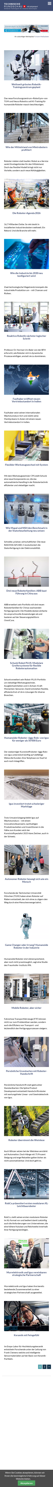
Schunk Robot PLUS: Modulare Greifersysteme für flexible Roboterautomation (26, 665)
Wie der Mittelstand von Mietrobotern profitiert (26, 148)
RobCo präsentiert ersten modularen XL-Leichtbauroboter (26, 1205)
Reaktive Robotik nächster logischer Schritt (26, 337)
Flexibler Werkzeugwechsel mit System (26, 464)
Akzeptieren (26, 1483)
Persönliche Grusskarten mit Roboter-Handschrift (26, 1072)
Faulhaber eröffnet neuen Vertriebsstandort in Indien (26, 400)
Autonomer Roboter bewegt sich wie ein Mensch (26, 880)
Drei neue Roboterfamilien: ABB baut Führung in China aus (26, 592)
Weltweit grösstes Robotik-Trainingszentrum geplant (26, 86)
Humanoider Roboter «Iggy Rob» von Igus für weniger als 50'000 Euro (26, 739)
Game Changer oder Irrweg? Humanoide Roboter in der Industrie (26, 946)
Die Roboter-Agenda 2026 (26, 213)
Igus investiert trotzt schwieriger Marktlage (26, 805)
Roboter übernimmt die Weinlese (26, 1140)
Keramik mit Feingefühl (26, 1335)
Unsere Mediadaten (42, 37)
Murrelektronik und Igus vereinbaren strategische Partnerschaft (27, 1274)
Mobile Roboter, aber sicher (26, 1007)
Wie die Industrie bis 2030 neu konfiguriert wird (26, 274)
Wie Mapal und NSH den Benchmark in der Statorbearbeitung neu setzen (26, 529)
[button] (49, 3)
